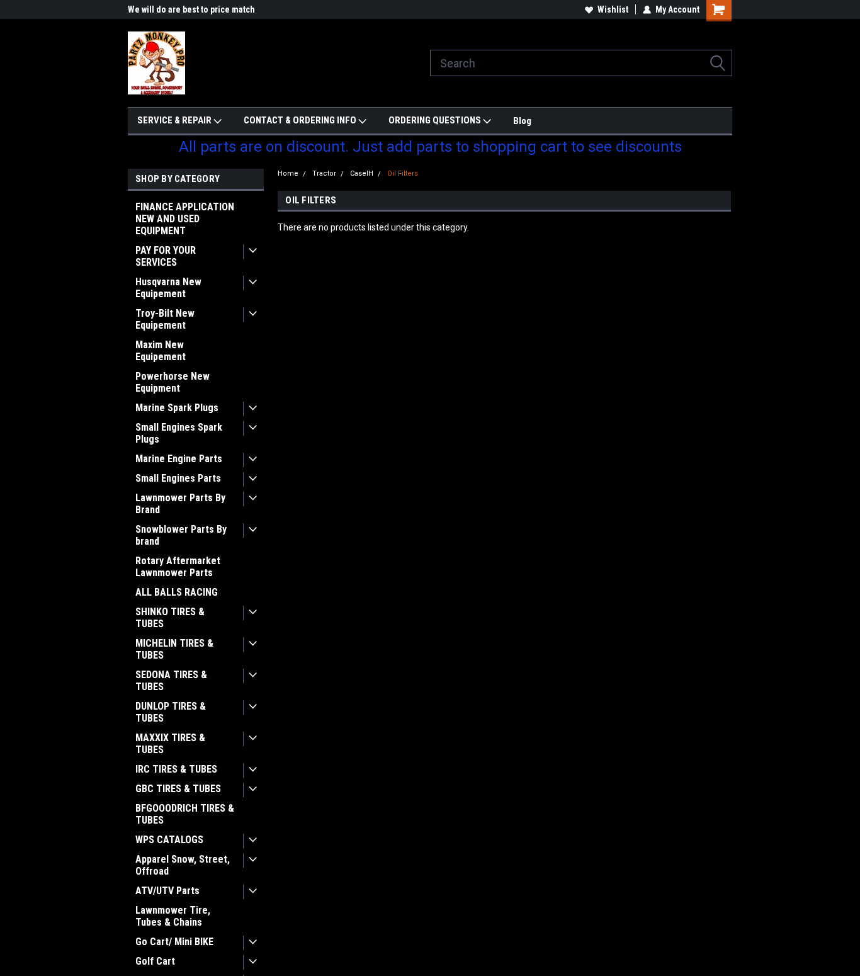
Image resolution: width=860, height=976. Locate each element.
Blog (522, 121)
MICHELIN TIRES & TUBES (174, 649)
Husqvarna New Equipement (168, 288)
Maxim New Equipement (160, 351)
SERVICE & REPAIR (175, 120)
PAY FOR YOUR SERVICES (165, 256)
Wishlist (612, 9)
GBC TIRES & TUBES (178, 789)
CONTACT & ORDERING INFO (301, 120)
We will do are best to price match (191, 9)
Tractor (324, 173)
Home (288, 173)
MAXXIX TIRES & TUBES (170, 744)
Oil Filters (402, 173)
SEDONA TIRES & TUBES (171, 681)
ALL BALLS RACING (176, 592)
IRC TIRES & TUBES (176, 769)
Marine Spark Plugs (176, 408)
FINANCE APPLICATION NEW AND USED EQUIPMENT (184, 219)
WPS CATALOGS (169, 840)
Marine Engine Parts (178, 459)
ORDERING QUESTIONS (435, 120)
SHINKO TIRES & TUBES (170, 618)
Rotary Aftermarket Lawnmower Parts (177, 567)
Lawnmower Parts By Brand (180, 504)
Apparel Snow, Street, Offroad (182, 865)
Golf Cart (155, 961)
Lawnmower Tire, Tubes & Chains (172, 916)
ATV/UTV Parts (167, 891)
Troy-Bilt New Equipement (165, 319)
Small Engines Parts (178, 478)
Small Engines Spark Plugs (178, 433)
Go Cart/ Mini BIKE (174, 942)
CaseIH (361, 173)
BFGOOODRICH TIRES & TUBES (184, 814)
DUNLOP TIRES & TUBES (170, 712)
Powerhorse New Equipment (172, 382)
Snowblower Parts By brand (181, 535)
